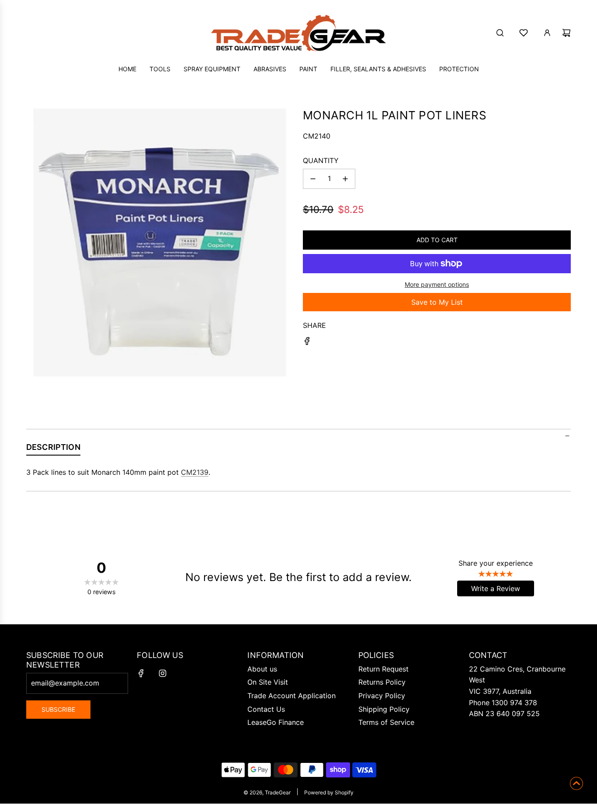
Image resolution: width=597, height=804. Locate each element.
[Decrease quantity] (313, 178)
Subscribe (58, 709)
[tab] (53, 449)
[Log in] (547, 32)
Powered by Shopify (329, 792)
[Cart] (566, 32)
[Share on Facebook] (307, 342)
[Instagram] (162, 673)
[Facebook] (141, 673)
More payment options (437, 284)
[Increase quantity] (345, 178)
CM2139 (194, 472)
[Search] (500, 32)
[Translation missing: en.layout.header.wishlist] (523, 32)
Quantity (321, 160)
